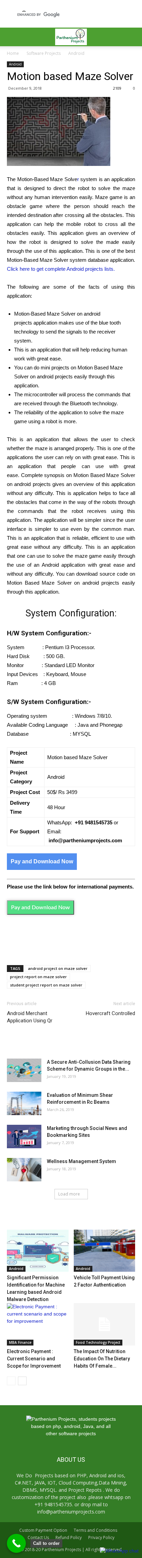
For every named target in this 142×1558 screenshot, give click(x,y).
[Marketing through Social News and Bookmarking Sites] (24, 1137)
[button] (132, 37)
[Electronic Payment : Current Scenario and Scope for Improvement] (38, 1324)
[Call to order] (16, 1543)
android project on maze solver (58, 968)
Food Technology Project (98, 1342)
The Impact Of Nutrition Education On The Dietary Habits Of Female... (102, 1359)
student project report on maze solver (46, 985)
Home (13, 53)
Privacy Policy (101, 1537)
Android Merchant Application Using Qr (29, 1017)
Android (76, 53)
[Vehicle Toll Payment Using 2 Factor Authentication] (104, 1251)
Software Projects (44, 53)
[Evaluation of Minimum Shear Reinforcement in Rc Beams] (24, 1103)
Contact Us (38, 1537)
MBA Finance (20, 1342)
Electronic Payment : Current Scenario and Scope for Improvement (34, 1359)
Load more (69, 1194)
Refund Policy (68, 1537)
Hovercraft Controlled (110, 1013)
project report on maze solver (38, 976)
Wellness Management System (81, 1161)
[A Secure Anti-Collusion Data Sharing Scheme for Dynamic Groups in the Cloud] (24, 1070)
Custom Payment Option (43, 1530)
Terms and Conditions (95, 1530)
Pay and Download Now (42, 861)
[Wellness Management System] (24, 1170)
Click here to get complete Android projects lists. (61, 269)
